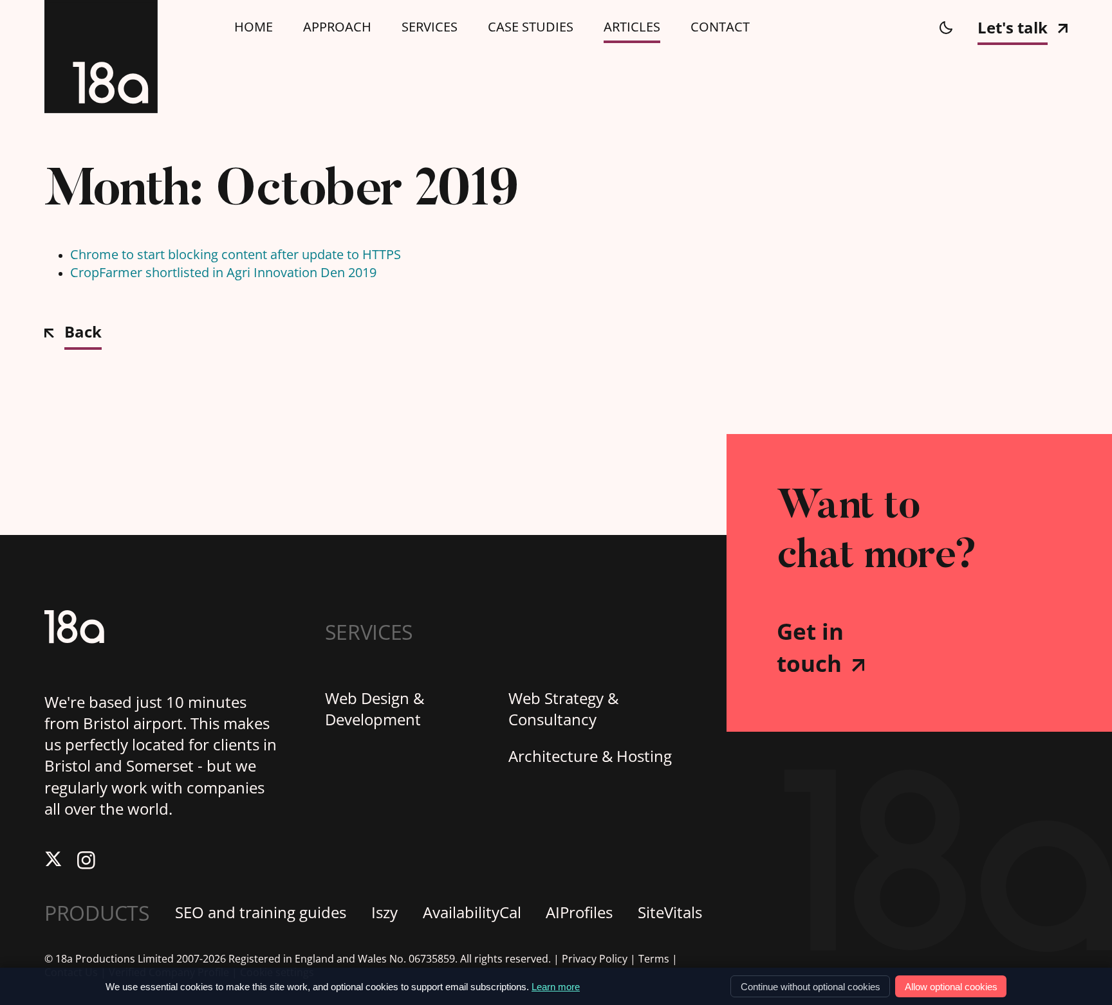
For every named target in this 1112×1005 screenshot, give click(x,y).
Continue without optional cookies (810, 986)
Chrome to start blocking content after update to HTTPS (235, 254)
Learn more (556, 986)
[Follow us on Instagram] (86, 862)
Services (430, 27)
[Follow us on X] (53, 862)
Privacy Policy (594, 959)
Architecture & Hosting (590, 756)
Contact (720, 27)
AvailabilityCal (472, 912)
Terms (653, 959)
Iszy (384, 912)
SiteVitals (670, 912)
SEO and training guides (260, 912)
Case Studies (530, 27)
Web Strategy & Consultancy (563, 709)
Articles (632, 27)
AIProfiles (579, 912)
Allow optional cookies (951, 986)
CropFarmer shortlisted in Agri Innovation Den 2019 (223, 272)
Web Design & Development (374, 709)
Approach (337, 27)
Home (253, 27)
